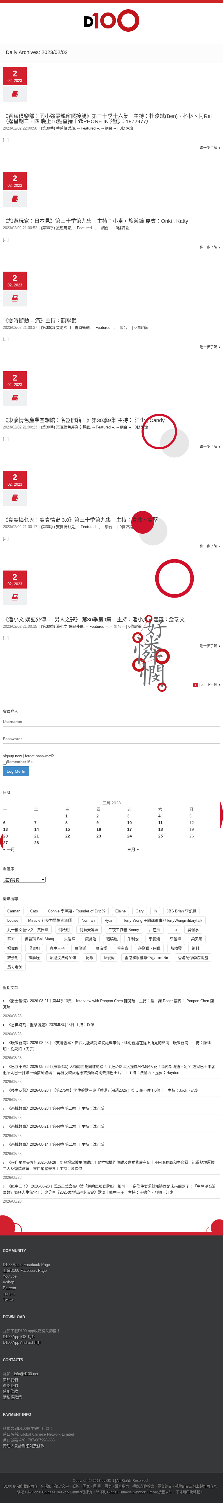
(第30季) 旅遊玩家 (56, 228)
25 (160, 836)
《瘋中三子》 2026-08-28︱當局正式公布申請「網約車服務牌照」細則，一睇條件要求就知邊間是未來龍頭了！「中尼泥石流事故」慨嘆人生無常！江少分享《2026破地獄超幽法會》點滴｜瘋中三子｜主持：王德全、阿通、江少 (109, 1189)
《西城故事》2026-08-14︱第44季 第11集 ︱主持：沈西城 (55, 1144)
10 (129, 822)
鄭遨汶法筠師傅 (63, 957)
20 (5, 836)
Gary (140, 911)
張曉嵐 (112, 939)
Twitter (8, 1299)
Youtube (10, 1276)
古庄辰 (154, 930)
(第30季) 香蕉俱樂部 (58, 128)
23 (98, 836)
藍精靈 (176, 948)
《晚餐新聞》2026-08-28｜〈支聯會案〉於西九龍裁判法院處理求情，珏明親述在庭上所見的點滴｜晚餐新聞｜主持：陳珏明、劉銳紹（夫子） (107, 1046)
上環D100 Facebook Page (25, 1270)
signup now (12, 756)
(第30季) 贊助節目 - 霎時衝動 (65, 327)
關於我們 (10, 1380)
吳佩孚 (193, 930)
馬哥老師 (14, 967)
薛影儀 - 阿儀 (149, 948)
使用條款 (10, 1391)
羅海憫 (101, 948)
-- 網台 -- (108, 128)
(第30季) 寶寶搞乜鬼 (58, 527)
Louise (12, 920)
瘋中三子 (57, 948)
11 (160, 822)
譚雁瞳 (34, 957)
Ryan (109, 920)
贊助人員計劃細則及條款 (23, 1446)
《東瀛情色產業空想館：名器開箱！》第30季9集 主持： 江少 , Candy (84, 420)
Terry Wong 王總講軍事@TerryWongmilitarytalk (162, 920)
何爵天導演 (89, 930)
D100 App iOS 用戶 (19, 1337)
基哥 (11, 939)
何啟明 (64, 930)
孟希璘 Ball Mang (39, 939)
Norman (88, 920)
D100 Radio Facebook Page (26, 1264)
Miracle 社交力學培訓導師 (50, 920)
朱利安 (133, 939)
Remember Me (20, 762)
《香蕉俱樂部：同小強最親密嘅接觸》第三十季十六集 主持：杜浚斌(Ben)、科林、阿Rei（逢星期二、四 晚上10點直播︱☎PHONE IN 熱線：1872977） (107, 118)
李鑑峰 (175, 939)
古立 (174, 930)
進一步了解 (208, 148)
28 (36, 842)
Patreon (9, 1288)
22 (67, 836)
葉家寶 (122, 948)
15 (67, 829)
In (155, 911)
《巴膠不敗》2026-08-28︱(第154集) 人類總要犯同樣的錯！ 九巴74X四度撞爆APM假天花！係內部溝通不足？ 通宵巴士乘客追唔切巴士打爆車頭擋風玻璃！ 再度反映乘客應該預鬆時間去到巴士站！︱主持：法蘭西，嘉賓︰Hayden (109, 1069)
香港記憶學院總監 (193, 957)
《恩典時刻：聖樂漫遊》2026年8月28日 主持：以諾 (50, 1025)
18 (160, 829)
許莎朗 (13, 957)
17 (129, 829)
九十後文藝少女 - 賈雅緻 (27, 930)
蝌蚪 (195, 948)
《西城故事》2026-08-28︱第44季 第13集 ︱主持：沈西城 (55, 1108)
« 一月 (9, 849)
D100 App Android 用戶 (22, 1342)
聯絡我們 (10, 1385)
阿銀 (89, 957)
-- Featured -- (88, 128)
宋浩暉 (69, 939)
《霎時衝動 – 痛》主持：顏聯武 (40, 321)
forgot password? (39, 756)
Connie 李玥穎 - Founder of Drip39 (76, 911)
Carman (13, 911)
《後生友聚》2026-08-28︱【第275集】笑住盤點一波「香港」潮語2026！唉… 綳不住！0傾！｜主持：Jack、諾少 (103, 1090)
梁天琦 (196, 939)
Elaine (120, 911)
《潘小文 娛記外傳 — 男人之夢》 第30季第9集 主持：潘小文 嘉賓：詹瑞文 (94, 620)
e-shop (8, 1282)
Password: (12, 739)
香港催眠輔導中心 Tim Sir (146, 957)
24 (129, 836)
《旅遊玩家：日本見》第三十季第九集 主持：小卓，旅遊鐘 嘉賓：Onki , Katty (95, 221)
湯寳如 (34, 948)
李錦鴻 (154, 939)
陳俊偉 (109, 957)
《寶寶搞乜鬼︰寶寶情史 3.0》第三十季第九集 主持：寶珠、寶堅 (83, 520)
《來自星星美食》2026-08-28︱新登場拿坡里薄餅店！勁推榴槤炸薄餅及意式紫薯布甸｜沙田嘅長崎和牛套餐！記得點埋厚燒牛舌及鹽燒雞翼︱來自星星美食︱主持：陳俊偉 (109, 1165)
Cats (34, 911)
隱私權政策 (12, 1397)
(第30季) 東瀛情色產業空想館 (65, 427)
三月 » (133, 849)
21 (36, 836)
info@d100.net (26, 1374)
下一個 (212, 685)
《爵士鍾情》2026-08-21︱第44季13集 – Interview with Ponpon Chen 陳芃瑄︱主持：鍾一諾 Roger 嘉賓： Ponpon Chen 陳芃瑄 (108, 1004)
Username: (12, 722)
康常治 (90, 939)
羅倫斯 (80, 948)
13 (5, 829)
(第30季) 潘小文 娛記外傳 (62, 626)
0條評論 (126, 128)
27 (5, 842)
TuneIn (9, 1294)
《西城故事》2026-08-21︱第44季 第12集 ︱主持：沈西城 (55, 1126)
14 (36, 829)
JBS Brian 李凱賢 (181, 911)
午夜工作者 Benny (123, 930)
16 (98, 829)
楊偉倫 (13, 948)
